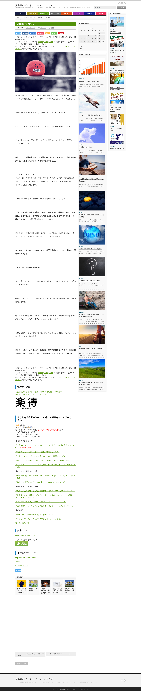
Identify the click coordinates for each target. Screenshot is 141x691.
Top (21, 13)
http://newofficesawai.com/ (25, 558)
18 (84, 41)
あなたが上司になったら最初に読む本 (117, 51)
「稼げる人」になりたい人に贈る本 (117, 129)
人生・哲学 (67, 13)
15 (99, 38)
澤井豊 (52, 28)
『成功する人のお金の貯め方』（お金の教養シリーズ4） (37, 452)
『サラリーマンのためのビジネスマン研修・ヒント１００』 (38, 519)
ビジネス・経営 (55, 13)
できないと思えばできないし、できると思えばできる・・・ (57, 591)
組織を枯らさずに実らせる (33, 589)
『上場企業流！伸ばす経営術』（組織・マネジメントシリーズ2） (40, 502)
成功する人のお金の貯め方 (117, 70)
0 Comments (43, 28)
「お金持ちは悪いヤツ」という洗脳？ (89, 281)
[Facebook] (125, 680)
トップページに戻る (21, 663)
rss (119, 3)
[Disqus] (45, 623)
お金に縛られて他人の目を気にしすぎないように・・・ (60, 653)
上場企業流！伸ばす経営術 (117, 148)
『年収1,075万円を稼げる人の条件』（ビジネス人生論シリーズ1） (41, 482)
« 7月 (80, 48)
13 (92, 38)
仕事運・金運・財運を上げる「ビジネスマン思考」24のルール (117, 109)
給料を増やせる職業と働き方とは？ (89, 81)
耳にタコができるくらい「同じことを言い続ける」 (21, 590)
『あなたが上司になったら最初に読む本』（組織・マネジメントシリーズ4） (45, 491)
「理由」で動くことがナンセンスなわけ (90, 249)
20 (92, 41)
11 (84, 38)
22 (99, 41)
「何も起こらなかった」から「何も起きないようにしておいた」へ (45, 591)
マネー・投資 (32, 13)
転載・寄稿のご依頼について (26, 535)
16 (103, 38)
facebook (125, 3)
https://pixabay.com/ (45, 42)
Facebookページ (21, 566)
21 (95, 41)
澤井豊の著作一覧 (22, 523)
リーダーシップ (44, 13)
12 (88, 38)
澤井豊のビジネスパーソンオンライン (35, 5)
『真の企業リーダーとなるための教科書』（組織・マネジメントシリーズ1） (45, 506)
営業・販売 (89, 13)
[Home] (18, 18)
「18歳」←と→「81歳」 (86, 147)
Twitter (17, 562)
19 (88, 41)
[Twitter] (122, 680)
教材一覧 (101, 13)
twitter (122, 3)
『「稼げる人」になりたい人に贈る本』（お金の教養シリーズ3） (40, 456)
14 (95, 38)
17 (81, 41)
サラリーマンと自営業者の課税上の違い (90, 115)
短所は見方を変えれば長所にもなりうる (69, 590)
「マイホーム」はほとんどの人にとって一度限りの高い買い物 (31, 654)
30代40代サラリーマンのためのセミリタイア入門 (117, 32)
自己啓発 (78, 13)
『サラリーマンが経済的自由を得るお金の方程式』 (35, 515)
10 (81, 38)
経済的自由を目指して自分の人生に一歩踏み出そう (117, 88)
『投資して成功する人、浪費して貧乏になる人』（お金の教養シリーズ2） (44, 460)
